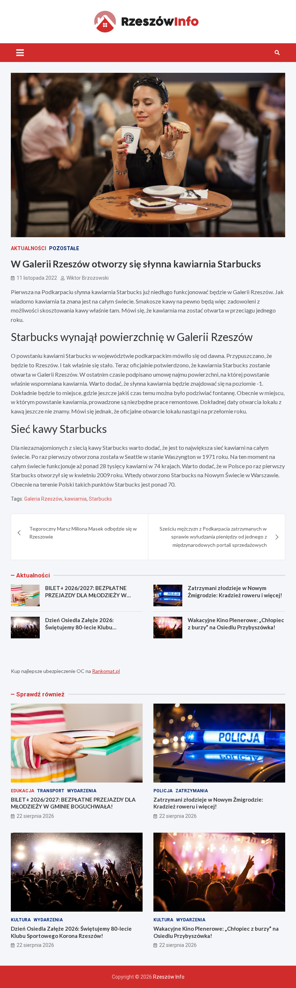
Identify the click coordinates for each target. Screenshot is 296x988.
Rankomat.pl (106, 671)
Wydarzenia (81, 790)
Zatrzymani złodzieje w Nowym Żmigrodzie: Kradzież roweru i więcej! (235, 591)
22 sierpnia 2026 (35, 816)
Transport (50, 790)
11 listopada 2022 (37, 278)
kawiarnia (76, 499)
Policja (163, 790)
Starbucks (100, 499)
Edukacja (22, 790)
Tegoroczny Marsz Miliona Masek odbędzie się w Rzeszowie (83, 533)
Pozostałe (64, 248)
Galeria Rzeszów (43, 499)
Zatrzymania (191, 790)
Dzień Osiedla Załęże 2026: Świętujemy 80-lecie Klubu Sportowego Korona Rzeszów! (83, 627)
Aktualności (28, 248)
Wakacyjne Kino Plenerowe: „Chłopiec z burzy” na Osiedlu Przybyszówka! (236, 623)
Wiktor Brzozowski (87, 278)
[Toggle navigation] (20, 52)
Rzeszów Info (168, 977)
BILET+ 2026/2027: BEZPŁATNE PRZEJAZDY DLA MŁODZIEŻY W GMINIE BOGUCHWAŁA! (86, 595)
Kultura (21, 919)
